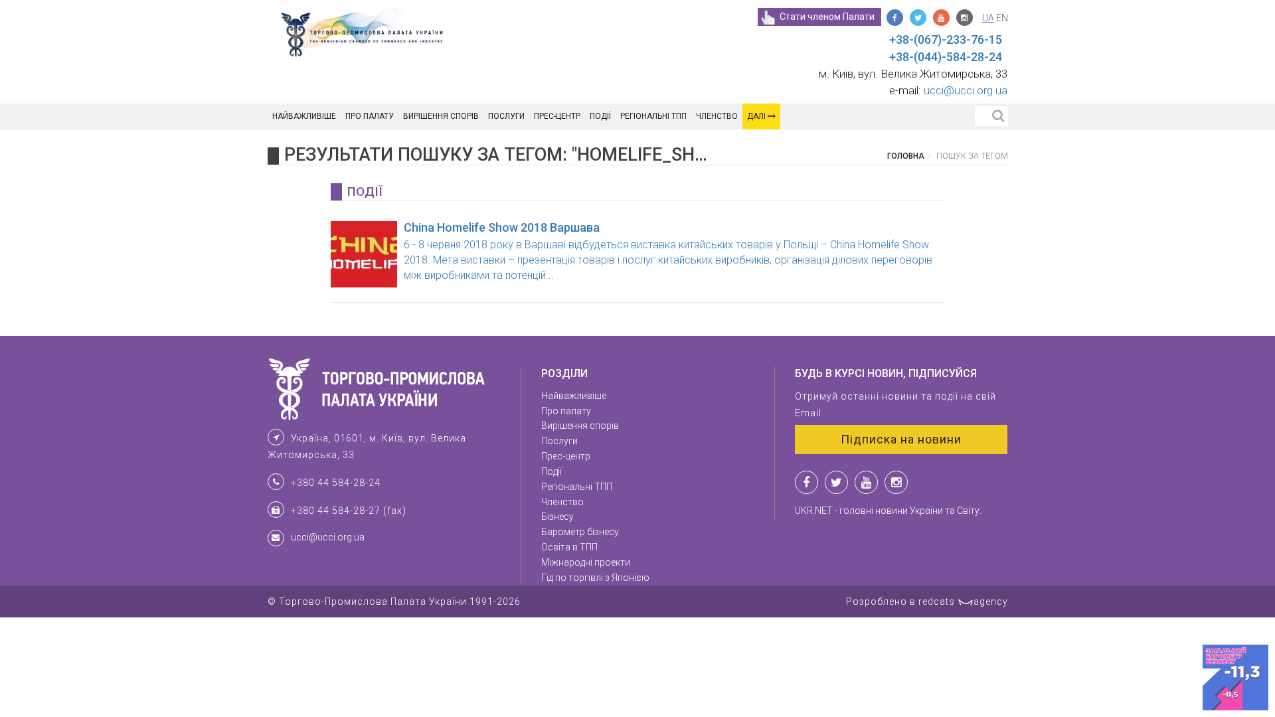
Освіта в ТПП (569, 547)
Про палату (369, 116)
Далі (757, 116)
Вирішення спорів (441, 116)
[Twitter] (918, 17)
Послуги (506, 116)
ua (988, 18)
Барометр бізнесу (580, 531)
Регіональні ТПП (653, 116)
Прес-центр (557, 116)
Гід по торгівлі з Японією (595, 577)
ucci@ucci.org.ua (965, 90)
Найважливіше (304, 116)
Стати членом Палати (827, 16)
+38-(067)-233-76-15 (945, 39)
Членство (717, 116)
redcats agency (963, 601)
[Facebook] (895, 17)
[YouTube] (941, 17)
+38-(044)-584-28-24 (945, 57)
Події (600, 116)
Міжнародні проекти (585, 562)
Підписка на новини (901, 439)
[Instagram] (964, 17)
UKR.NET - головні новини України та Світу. (888, 510)
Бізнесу (557, 516)
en (1002, 18)
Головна (905, 156)
